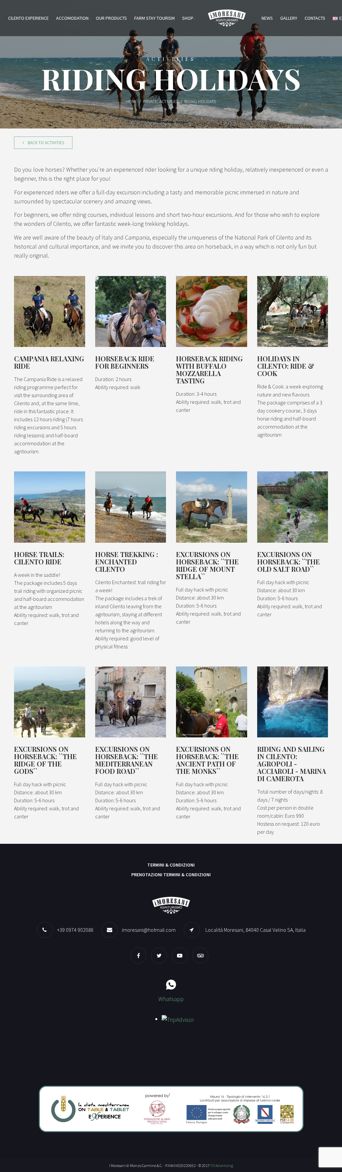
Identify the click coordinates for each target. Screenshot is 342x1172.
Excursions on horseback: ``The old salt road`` (288, 561)
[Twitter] (160, 955)
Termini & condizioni (171, 865)
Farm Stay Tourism (154, 18)
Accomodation (72, 18)
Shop (187, 18)
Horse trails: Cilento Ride (39, 558)
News (267, 18)
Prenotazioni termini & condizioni (171, 875)
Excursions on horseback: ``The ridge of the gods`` (45, 760)
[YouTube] (181, 955)
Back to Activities (45, 143)
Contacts (315, 18)
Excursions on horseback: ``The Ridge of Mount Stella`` (207, 565)
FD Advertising (221, 1165)
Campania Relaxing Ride (49, 362)
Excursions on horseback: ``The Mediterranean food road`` (126, 760)
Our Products (111, 18)
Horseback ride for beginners (124, 362)
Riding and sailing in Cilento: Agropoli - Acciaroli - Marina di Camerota (291, 763)
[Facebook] (140, 955)
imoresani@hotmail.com (149, 929)
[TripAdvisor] (202, 955)
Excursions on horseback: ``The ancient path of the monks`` (207, 760)
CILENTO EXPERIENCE (28, 18)
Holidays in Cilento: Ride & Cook (285, 366)
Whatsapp (171, 999)
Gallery (288, 18)
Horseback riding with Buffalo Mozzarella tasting (209, 369)
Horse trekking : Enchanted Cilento (126, 561)
